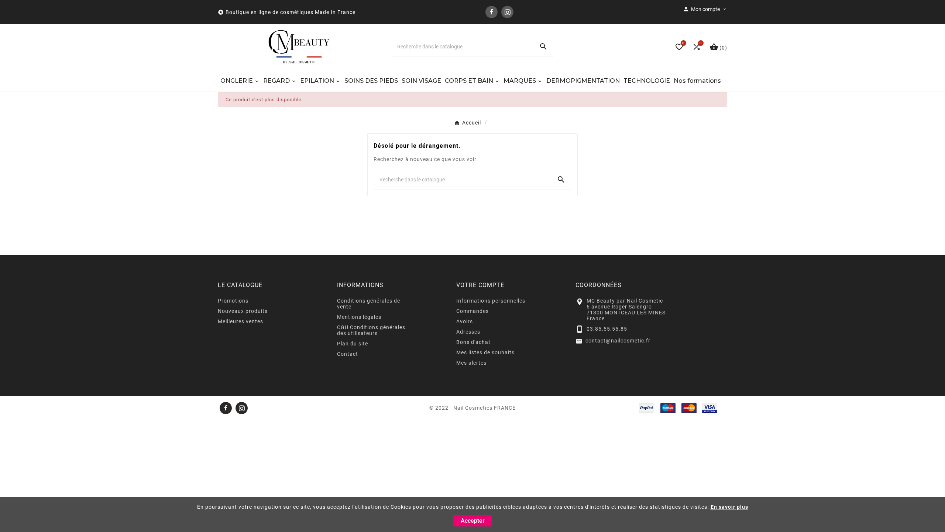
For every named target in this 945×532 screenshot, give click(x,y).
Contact (347, 354)
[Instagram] (507, 12)
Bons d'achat (473, 342)
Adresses (468, 332)
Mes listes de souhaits (485, 352)
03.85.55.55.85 (607, 329)
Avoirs (464, 321)
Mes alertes (471, 363)
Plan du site (352, 344)
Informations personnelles (490, 301)
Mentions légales (359, 317)
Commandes (472, 311)
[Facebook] (491, 12)
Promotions (233, 301)
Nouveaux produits (243, 311)
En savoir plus (729, 507)
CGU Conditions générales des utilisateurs (371, 330)
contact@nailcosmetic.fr (617, 341)
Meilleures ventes (240, 321)
